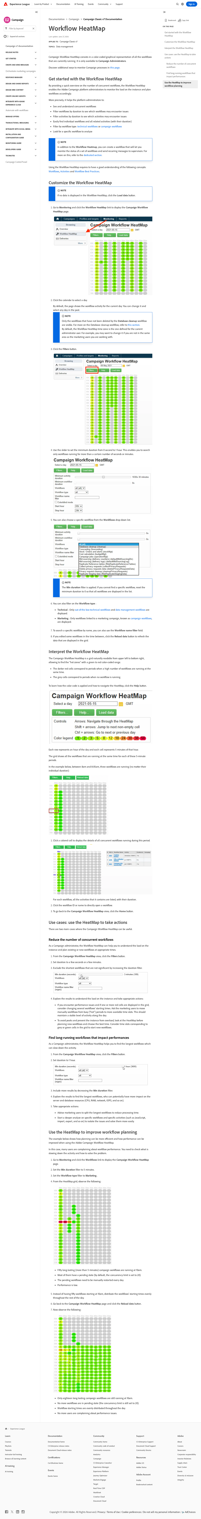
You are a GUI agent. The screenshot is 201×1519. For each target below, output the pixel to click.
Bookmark (172, 20)
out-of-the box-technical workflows (92, 609)
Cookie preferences (131, 1512)
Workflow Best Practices (87, 171)
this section (134, 324)
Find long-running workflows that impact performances (180, 75)
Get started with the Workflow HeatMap (178, 34)
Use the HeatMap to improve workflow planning (178, 84)
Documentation (57, 19)
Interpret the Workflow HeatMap (179, 48)
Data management (64, 46)
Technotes (10, 156)
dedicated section (93, 155)
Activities (65, 171)
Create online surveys (16, 96)
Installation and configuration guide (15, 136)
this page (115, 67)
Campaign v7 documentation (19, 46)
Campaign (74, 19)
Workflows (54, 171)
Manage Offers (12, 116)
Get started (11, 58)
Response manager (14, 77)
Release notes (12, 52)
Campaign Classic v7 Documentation (102, 19)
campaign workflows (111, 126)
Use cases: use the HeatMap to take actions (180, 56)
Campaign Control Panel (16, 162)
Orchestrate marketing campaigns (21, 71)
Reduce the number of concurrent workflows (181, 65)
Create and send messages (17, 65)
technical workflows (87, 126)
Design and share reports (17, 84)
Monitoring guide (13, 143)
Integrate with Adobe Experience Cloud (15, 103)
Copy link (185, 20)
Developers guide (13, 149)
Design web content (14, 90)
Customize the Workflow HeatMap (180, 41)
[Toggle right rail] (164, 12)
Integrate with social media (18, 129)
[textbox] (20, 28)
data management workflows (130, 609)
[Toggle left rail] (36, 12)
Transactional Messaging (17, 123)
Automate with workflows (17, 110)
